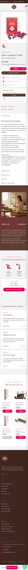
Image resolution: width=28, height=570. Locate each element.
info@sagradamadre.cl (9, 552)
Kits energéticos (5, 493)
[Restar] (3, 68)
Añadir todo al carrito (14, 289)
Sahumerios (4, 488)
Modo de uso (5, 175)
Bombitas (3, 491)
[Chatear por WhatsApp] (25, 567)
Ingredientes (5, 171)
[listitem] (3, 46)
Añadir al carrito (12, 567)
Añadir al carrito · (19, 68)
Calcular (14, 95)
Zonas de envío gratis (7, 526)
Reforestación (5, 506)
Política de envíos (6, 529)
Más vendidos (4, 486)
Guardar (5, 106)
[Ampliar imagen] (23, 40)
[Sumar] (8, 68)
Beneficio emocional (8, 183)
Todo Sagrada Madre (6, 483)
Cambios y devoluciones (7, 531)
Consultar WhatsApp (7, 109)
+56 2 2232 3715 (7, 547)
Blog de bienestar (5, 511)
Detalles (4, 179)
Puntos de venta (5, 509)
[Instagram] (2, 474)
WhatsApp (6, 549)
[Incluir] (17, 264)
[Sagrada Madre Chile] (4, 459)
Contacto (3, 521)
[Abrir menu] (2, 6)
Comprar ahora (13, 72)
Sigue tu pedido (5, 524)
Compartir (11, 106)
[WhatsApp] (6, 474)
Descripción (5, 115)
